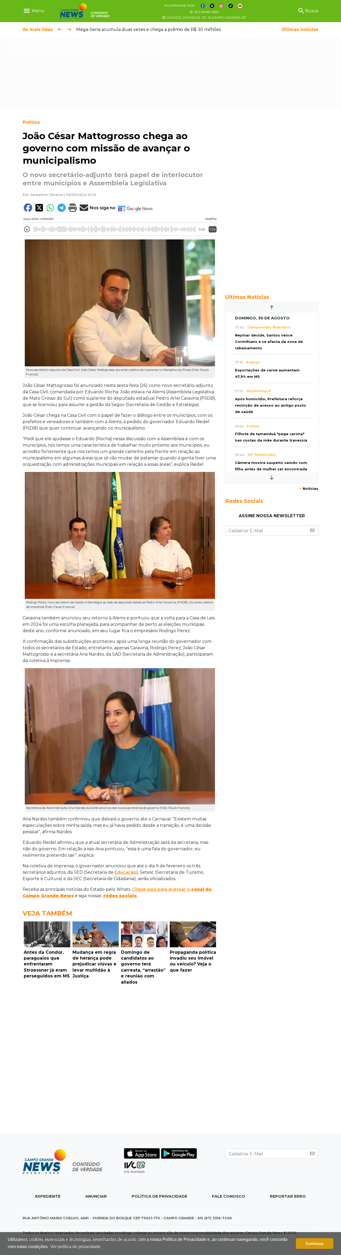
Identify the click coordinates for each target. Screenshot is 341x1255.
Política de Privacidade (159, 1196)
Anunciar (96, 1196)
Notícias (308, 489)
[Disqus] (120, 1060)
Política (31, 122)
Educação (125, 872)
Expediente (47, 1196)
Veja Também (47, 913)
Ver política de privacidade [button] (75, 1246)
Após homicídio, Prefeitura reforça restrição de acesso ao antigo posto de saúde (270, 405)
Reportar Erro (288, 1196)
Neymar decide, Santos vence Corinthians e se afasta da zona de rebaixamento (269, 341)
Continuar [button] (315, 1243)
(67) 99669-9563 (206, 12)
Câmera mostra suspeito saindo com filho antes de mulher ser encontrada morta (271, 469)
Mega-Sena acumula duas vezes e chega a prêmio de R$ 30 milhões (148, 29)
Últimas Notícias (247, 297)
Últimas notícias (300, 29)
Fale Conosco (228, 1196)
